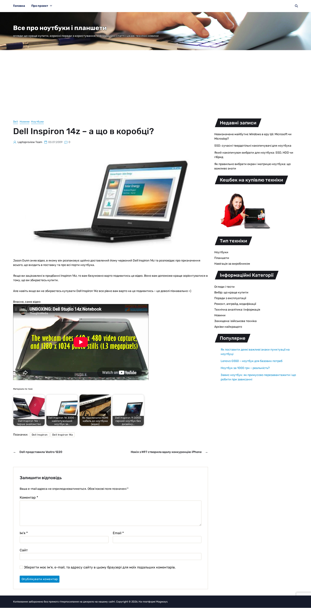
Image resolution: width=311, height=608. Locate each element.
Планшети (221, 258)
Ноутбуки (37, 121)
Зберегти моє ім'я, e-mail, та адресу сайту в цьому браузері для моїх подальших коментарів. (100, 567)
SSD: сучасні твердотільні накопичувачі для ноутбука (252, 145)
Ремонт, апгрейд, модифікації (235, 304)
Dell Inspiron (40, 434)
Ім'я (24, 533)
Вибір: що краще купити (231, 292)
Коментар (29, 497)
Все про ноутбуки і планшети (60, 28)
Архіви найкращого (228, 327)
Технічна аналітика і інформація (237, 309)
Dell (15, 121)
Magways (162, 601)
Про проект (39, 6)
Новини (25, 121)
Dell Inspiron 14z (62, 434)
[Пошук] (296, 5)
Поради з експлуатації (230, 298)
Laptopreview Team (30, 142)
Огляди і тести (224, 287)
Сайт (24, 550)
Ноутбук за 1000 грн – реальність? (245, 368)
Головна (19, 6)
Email (118, 533)
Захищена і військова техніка (235, 321)
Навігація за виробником (232, 263)
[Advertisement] (155, 81)
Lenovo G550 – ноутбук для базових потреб (251, 361)
